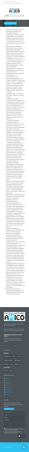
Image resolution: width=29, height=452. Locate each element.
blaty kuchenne (8, 356)
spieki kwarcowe (9, 392)
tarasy (6, 370)
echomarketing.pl (20, 446)
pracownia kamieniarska (11, 1)
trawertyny (8, 383)
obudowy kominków (8, 360)
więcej (5, 345)
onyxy (7, 385)
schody (18, 356)
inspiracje (19, 3)
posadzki (16, 364)
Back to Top (24, 447)
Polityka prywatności (8, 447)
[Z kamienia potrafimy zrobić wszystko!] (14, 10)
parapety (6, 364)
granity (7, 380)
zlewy (14, 356)
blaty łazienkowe (17, 360)
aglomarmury (9, 387)
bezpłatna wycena (10, 3)
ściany (11, 364)
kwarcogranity (9, 389)
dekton (7, 394)
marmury (8, 378)
